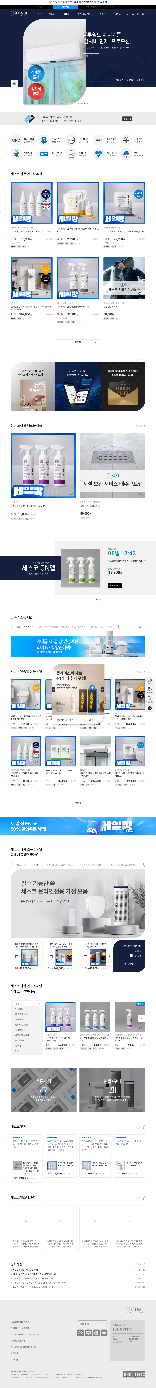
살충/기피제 (20, 1019)
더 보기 (89, 56)
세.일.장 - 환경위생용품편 (47, 627)
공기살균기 (20, 1040)
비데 (17, 1051)
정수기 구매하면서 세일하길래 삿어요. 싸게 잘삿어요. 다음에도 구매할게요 (26, 1144)
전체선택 (137, 956)
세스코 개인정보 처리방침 (21, 1322)
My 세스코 (116, 7)
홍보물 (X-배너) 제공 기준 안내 (25, 1270)
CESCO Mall (19, 14)
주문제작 (140, 80)
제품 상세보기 (115, 585)
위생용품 (19, 1009)
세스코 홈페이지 (40, 7)
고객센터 (143, 14)
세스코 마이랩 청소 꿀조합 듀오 (122, 865)
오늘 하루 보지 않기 (65, 719)
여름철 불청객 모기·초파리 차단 (74, 627)
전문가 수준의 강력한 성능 (91, 865)
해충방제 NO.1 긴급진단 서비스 (60, 865)
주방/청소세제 (21, 1014)
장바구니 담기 (129, 964)
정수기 (18, 1046)
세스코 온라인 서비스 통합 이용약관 (25, 1334)
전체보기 (139, 426)
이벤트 (118, 14)
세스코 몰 (65, 7)
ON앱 (66, 14)
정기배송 (130, 80)
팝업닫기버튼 (143, 2)
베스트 (51, 14)
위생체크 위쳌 (90, 7)
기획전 (102, 14)
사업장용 (19, 1030)
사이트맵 (14, 1359)
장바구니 (132, 14)
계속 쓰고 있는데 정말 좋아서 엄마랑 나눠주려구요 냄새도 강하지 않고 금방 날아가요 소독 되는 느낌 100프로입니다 (95, 1145)
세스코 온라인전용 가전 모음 (28, 865)
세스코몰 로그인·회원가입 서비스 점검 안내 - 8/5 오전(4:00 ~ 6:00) (38, 1283)
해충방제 (119, 80)
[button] (53, 689)
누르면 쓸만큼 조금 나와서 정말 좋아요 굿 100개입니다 (129, 1142)
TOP (149, 708)
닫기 (91, 719)
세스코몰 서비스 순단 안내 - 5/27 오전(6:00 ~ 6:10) (32, 1287)
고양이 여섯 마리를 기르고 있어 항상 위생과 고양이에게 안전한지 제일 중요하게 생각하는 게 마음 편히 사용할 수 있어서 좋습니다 (60, 1145)
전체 (17, 1004)
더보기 (78, 342)
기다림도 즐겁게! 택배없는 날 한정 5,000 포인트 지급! (33, 1278)
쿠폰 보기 (127, 119)
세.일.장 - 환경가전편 (24, 627)
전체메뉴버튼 (14, 83)
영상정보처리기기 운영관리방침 (23, 1347)
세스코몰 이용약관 (18, 1341)
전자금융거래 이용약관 (20, 1328)
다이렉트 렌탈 (84, 14)
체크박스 (16, 956)
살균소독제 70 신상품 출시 (102, 627)
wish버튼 (47, 218)
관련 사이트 (85, 1324)
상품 (37, 14)
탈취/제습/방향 (21, 1025)
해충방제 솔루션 (22, 1035)
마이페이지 (138, 14)
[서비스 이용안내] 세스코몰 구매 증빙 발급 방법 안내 (34, 1274)
